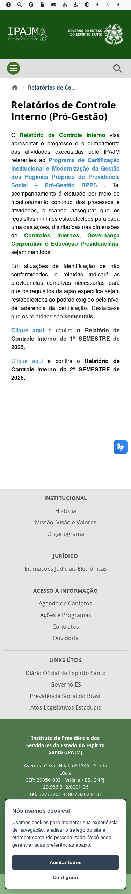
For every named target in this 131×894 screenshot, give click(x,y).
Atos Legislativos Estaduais (65, 707)
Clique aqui (30, 330)
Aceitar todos (66, 862)
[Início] (14, 87)
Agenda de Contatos (65, 603)
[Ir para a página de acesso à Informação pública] (8, 4)
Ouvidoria (66, 638)
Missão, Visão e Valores (65, 522)
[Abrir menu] (13, 68)
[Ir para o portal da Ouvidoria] (31, 4)
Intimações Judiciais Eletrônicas (65, 569)
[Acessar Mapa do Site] (64, 4)
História (65, 511)
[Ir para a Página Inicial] (27, 33)
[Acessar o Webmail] (53, 4)
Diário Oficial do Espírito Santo (66, 673)
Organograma (65, 534)
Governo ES (65, 684)
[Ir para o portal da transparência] (19, 4)
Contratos (65, 626)
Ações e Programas (65, 615)
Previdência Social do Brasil (66, 696)
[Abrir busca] (117, 68)
